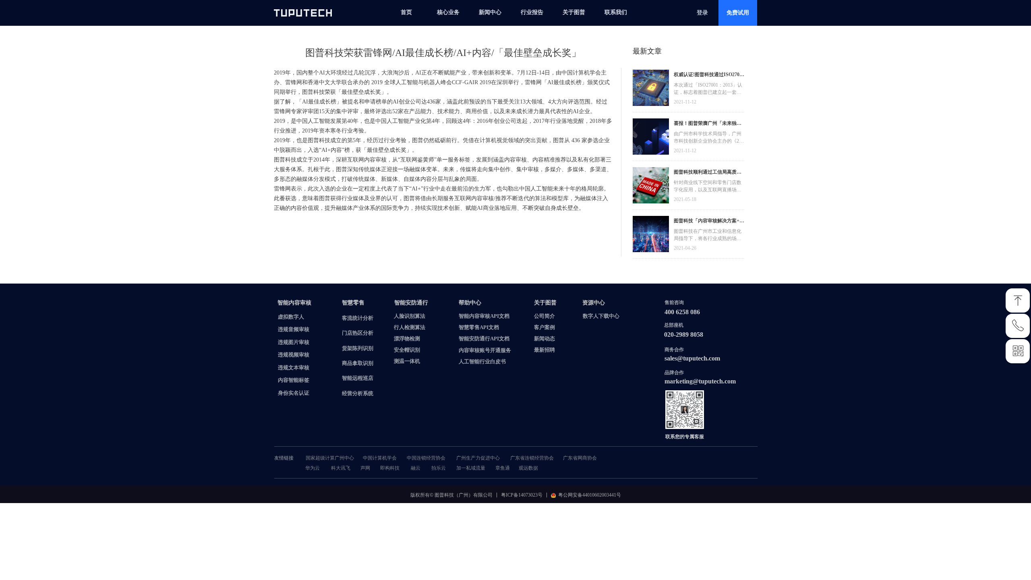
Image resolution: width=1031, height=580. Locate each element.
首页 (406, 12)
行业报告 (532, 12)
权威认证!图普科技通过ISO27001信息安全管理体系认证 (709, 75)
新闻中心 (490, 12)
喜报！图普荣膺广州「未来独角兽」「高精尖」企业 (707, 124)
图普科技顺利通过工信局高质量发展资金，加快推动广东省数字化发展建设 (707, 173)
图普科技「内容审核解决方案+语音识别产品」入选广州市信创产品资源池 (709, 222)
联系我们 (616, 12)
